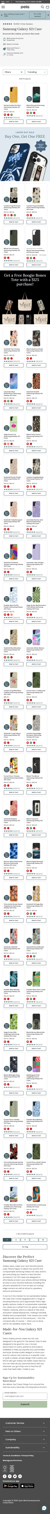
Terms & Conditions (11, 1455)
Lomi (7, 2)
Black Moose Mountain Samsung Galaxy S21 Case (36, 1034)
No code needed (40, 15)
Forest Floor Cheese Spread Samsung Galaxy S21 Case (13, 778)
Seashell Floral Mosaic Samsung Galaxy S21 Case (35, 949)
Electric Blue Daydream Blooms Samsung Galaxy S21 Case (13, 863)
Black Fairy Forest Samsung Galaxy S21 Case (35, 436)
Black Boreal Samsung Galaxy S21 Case (35, 106)
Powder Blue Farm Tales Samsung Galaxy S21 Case (36, 991)
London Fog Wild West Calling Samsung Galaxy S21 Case (13, 692)
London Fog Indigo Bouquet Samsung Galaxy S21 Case (34, 735)
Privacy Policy (27, 1455)
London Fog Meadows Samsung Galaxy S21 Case (35, 479)
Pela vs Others (13, 1431)
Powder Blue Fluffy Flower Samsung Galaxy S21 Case (13, 607)
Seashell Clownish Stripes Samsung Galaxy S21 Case (13, 564)
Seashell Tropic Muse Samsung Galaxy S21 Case (12, 735)
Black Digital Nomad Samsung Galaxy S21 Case (35, 863)
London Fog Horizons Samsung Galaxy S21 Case (12, 207)
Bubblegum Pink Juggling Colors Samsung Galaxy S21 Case (35, 1077)
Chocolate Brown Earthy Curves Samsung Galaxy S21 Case (13, 1164)
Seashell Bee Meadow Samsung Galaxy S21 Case (12, 650)
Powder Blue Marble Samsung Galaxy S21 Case (12, 991)
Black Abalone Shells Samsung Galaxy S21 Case (35, 351)
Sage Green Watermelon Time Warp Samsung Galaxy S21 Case (36, 607)
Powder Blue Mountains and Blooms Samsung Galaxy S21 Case (13, 1206)
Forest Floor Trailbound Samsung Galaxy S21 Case (36, 692)
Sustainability (12, 1447)
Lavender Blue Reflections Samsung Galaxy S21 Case (12, 393)
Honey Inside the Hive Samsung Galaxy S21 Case (12, 107)
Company (10, 1439)
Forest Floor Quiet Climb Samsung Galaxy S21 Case (36, 1164)
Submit (25, 1404)
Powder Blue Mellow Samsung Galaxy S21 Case (35, 1121)
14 (43, 1240)
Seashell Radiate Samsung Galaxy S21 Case (12, 820)
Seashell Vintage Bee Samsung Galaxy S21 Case (35, 906)
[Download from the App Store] (27, 1486)
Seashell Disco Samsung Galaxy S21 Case (36, 1206)
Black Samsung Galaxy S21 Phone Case (36, 251)
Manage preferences (12, 1460)
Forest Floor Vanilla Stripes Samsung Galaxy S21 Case (13, 1121)
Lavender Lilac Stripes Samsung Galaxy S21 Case (35, 564)
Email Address (11, 1393)
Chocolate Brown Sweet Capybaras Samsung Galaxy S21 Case (13, 906)
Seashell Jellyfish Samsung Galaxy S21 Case (12, 949)
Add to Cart (13, 122)
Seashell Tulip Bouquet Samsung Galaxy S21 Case (13, 521)
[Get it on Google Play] (10, 1486)
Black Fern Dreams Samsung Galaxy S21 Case (12, 250)
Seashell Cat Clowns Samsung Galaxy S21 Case (12, 351)
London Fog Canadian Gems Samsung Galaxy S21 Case (36, 207)
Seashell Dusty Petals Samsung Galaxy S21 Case (12, 479)
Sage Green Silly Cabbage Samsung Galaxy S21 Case (11, 1034)
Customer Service (14, 1423)
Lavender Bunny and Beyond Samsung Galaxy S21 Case (35, 521)
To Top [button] (25, 1247)
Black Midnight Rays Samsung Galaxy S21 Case (12, 1077)
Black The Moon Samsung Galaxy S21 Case (35, 778)
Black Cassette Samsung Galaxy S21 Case (35, 820)
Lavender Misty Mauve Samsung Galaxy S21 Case (35, 650)
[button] (44, 1508)
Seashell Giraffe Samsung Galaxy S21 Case (35, 393)
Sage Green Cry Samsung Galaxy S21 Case (12, 436)
